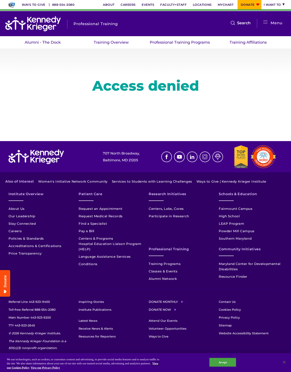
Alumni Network (163, 279)
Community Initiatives (240, 249)
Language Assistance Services (105, 257)
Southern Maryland (235, 238)
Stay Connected (22, 224)
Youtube (179, 157)
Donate (248, 5)
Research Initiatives (167, 194)
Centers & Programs (96, 238)
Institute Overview (26, 194)
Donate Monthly (163, 302)
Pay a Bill (86, 231)
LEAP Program (231, 224)
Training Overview (111, 42)
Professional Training (169, 249)
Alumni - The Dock (43, 42)
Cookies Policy (230, 310)
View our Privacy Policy (45, 367)
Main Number (30, 317)
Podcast (217, 157)
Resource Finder (233, 277)
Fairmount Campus (236, 209)
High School (229, 216)
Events (148, 5)
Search (244, 23)
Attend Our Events (163, 321)
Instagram (205, 157)
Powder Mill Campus (237, 231)
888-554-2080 (63, 5)
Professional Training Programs (180, 42)
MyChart (226, 5)
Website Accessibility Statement (244, 333)
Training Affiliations (248, 42)
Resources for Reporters (97, 336)
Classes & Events (163, 271)
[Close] (284, 362)
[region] (145, 362)
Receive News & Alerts (96, 329)
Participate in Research (169, 216)
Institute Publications (95, 310)
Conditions (88, 264)
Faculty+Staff (173, 5)
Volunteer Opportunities (167, 329)
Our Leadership (22, 216)
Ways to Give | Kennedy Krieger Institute (231, 181)
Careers (128, 5)
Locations (202, 5)
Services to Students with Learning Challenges (152, 181)
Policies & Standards (26, 238)
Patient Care (90, 194)
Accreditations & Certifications (35, 246)
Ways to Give (33, 5)
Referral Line (29, 302)
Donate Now (160, 310)
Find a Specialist (93, 224)
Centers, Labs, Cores (166, 209)
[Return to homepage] (33, 23)
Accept (223, 362)
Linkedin (192, 157)
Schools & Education (238, 194)
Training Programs (165, 264)
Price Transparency (25, 253)
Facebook (166, 157)
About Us (17, 209)
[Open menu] (265, 22)
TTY (22, 325)
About (109, 5)
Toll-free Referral (32, 310)
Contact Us (227, 302)
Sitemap (225, 325)
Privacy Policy (229, 317)
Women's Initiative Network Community (73, 181)
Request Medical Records (101, 216)
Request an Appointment (100, 209)
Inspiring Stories (91, 302)
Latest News (88, 321)
